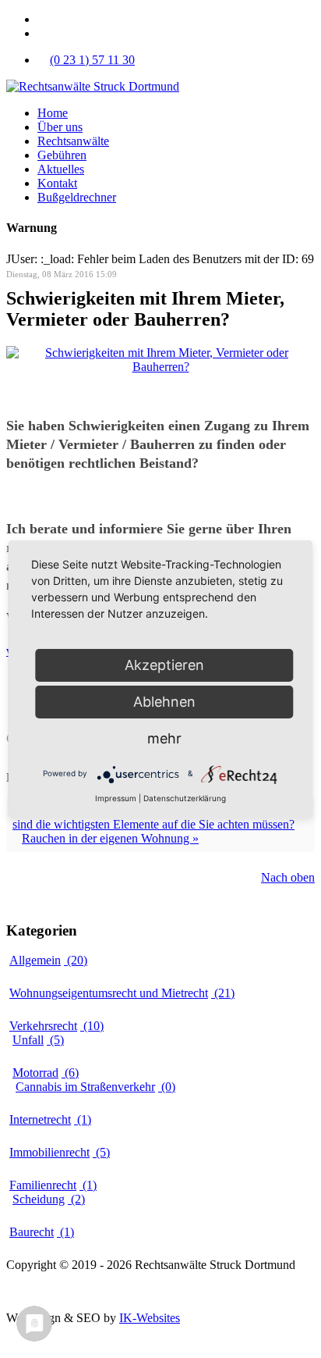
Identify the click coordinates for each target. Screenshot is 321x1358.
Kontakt (57, 183)
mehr (164, 738)
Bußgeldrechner (76, 197)
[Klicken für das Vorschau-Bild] (160, 366)
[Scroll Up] (11, 1344)
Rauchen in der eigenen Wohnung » (110, 838)
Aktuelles (60, 169)
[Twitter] (42, 33)
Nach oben (288, 877)
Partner (153, 1291)
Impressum (33, 1291)
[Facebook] (42, 19)
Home (52, 112)
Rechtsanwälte (73, 141)
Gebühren (61, 155)
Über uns (60, 127)
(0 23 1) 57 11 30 (92, 59)
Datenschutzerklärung (184, 798)
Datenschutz (98, 1291)
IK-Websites (149, 1317)
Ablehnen (164, 701)
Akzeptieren (164, 665)
